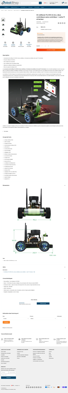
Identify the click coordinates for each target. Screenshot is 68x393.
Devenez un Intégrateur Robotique (39, 351)
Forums (50, 351)
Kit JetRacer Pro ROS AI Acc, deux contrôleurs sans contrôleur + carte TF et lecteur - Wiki (19, 271)
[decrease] (42, 46)
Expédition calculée (44, 29)
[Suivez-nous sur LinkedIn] (38, 387)
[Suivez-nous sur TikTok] (36, 387)
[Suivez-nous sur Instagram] (30, 387)
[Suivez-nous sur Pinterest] (32, 387)
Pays (4, 316)
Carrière (18, 353)
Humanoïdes (23, 7)
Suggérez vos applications (37, 359)
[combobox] (30, 3)
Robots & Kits (10, 10)
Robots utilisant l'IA (17, 10)
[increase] (48, 46)
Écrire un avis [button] (43, 303)
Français (17, 385)
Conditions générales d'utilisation (22, 354)
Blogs (50, 353)
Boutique (6, 7)
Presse (18, 358)
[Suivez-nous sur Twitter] (28, 387)
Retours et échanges (4, 356)
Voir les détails (5, 46)
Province (31, 316)
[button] (3, 37)
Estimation (6, 322)
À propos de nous (20, 351)
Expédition (3, 354)
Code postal (59, 316)
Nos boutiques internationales (5, 385)
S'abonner (8, 377)
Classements (51, 358)
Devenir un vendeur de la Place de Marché (39, 354)
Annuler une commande (5, 358)
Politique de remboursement (7, 327)
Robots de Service (14, 7)
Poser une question (21, 46)
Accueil (2, 10)
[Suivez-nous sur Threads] (40, 387)
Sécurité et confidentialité (21, 356)
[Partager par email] (64, 23)
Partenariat (30, 7)
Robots (6, 10)
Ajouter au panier (51, 49)
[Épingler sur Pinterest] (60, 23)
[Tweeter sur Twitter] (62, 23)
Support (42, 7)
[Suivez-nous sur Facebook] (26, 387)
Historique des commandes (6, 353)
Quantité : (38, 45)
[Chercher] (40, 3)
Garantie (2, 359)
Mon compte (52, 3)
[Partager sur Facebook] (58, 23)
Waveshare (38, 21)
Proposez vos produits (37, 357)
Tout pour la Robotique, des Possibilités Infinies (8, 389)
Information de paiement (5, 361)
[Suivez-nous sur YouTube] (34, 387)
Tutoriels (50, 356)
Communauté (36, 7)
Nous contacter (3, 363)
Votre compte (3, 351)
